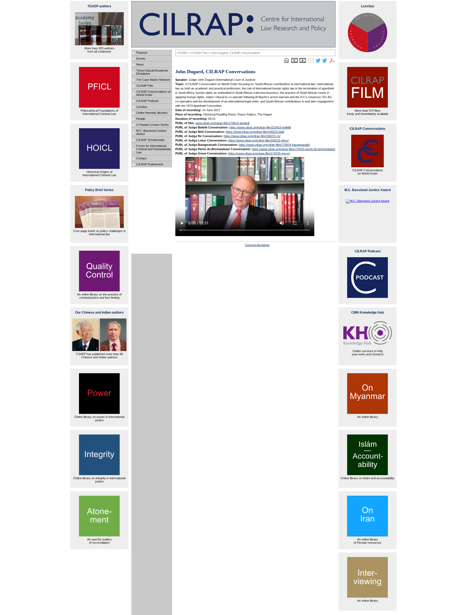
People (140, 118)
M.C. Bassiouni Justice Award (151, 132)
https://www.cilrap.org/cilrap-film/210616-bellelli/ (260, 127)
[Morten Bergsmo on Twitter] (318, 63)
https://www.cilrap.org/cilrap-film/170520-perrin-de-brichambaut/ (293, 149)
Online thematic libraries (152, 112)
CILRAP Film (144, 85)
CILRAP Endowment (149, 164)
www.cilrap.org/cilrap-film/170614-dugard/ (222, 123)
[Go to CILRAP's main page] (286, 63)
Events (140, 58)
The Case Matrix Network (153, 79)
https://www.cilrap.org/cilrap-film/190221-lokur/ (258, 140)
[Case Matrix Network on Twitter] (324, 63)
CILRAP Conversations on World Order (153, 93)
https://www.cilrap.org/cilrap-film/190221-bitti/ (255, 131)
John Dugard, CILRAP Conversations (235, 52)
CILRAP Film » (201, 52)
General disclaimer (257, 245)
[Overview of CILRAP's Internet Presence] (294, 63)
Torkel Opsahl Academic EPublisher (152, 72)
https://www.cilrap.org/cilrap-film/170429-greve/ (259, 153)
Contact (141, 158)
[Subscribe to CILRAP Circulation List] (311, 63)
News (140, 64)
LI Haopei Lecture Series (152, 124)
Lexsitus (141, 106)
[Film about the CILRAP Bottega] (302, 63)
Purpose (141, 52)
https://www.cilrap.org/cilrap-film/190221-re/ (252, 136)
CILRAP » (184, 52)
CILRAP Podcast (147, 100)
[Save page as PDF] (332, 63)
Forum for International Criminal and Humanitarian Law (153, 149)
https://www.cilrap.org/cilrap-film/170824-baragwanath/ (274, 144)
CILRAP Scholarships (150, 139)
